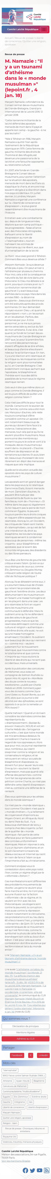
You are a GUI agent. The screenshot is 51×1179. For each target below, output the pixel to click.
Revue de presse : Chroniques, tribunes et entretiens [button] (25, 1130)
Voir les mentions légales (16, 1161)
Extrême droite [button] (39, 1097)
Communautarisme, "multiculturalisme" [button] (21, 1091)
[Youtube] (39, 1170)
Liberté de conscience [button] (13, 1107)
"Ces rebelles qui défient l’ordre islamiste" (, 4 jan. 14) (25, 1008)
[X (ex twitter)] (32, 1170)
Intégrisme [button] (19, 1102)
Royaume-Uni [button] (9, 1136)
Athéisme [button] (7, 1081)
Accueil (9, 38)
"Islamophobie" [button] (10, 1070)
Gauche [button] (6, 1102)
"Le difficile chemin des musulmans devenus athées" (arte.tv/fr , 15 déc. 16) (22, 979)
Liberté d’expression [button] (37, 1107)
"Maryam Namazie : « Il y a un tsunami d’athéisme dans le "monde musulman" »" (25, 958)
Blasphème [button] (38, 1081)
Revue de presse (24, 38)
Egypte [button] (6, 1097)
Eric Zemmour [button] (21, 1097)
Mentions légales (25, 1032)
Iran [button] (31, 1102)
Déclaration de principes (25, 1026)
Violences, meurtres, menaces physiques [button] (22, 1142)
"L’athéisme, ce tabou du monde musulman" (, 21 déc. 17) (24, 972)
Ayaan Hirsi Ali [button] (22, 1081)
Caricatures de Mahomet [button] (15, 1086)
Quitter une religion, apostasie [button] (17, 1118)
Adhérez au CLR (25, 1038)
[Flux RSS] (46, 1170)
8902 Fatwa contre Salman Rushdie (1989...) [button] (24, 1075)
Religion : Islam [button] (10, 1123)
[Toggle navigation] (44, 29)
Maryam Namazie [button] (11, 1112)
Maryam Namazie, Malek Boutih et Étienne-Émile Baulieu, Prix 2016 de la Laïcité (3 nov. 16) (25, 1002)
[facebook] (25, 1170)
